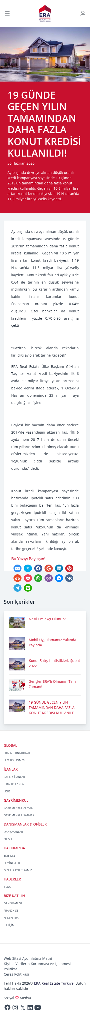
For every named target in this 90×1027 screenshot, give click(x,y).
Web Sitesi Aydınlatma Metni (28, 958)
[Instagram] (15, 1008)
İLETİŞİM (9, 925)
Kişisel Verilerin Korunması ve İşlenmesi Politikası (37, 966)
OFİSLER (9, 839)
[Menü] (7, 13)
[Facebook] (7, 1008)
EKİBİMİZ (9, 855)
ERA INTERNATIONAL (17, 753)
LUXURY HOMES (14, 760)
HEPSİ (7, 791)
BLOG (7, 886)
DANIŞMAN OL (13, 903)
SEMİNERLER (12, 863)
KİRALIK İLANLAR (15, 784)
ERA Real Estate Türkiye (54, 983)
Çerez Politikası (16, 974)
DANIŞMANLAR (13, 832)
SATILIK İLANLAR (14, 777)
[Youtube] (37, 1008)
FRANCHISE (11, 910)
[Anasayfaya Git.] (45, 13)
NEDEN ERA (11, 918)
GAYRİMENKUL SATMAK (19, 815)
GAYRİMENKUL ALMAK (18, 808)
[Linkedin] (30, 1008)
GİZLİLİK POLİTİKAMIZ (18, 870)
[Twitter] (22, 1008)
